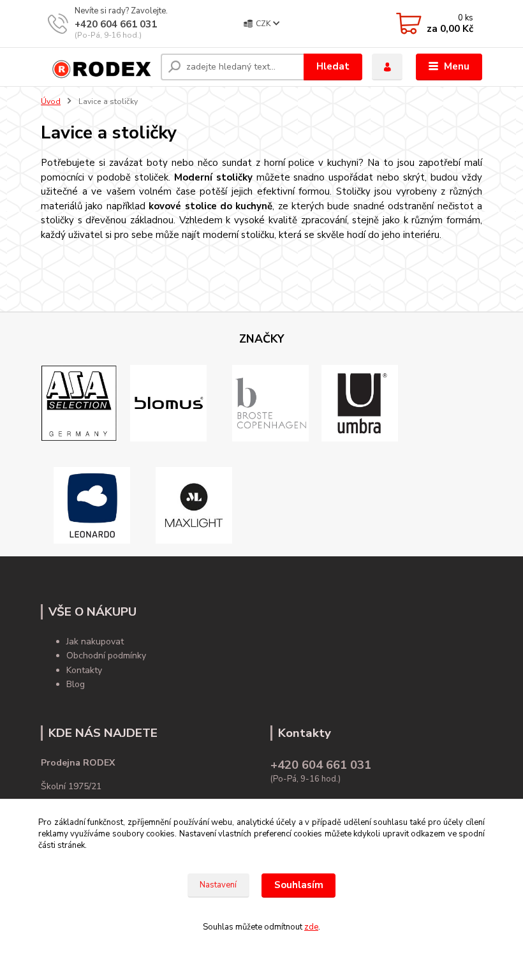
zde (311, 927)
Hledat (333, 66)
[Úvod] (96, 67)
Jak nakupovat (95, 641)
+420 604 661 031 (116, 24)
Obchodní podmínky (106, 655)
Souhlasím (298, 885)
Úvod (51, 101)
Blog (75, 684)
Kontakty (84, 670)
